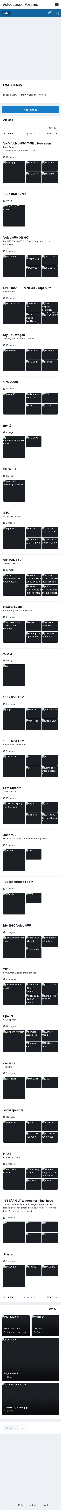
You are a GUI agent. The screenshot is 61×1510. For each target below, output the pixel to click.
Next (50, 133)
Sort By (52, 128)
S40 (6, 512)
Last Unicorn (12, 788)
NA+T (7, 1153)
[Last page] (56, 133)
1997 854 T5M (13, 697)
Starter (8, 1254)
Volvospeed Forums (20, 4)
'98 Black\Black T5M (18, 881)
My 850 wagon (14, 335)
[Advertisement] (30, 49)
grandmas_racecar (17, 1332)
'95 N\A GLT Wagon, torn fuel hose (28, 1200)
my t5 (7, 425)
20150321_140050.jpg (16, 1407)
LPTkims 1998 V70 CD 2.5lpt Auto (27, 288)
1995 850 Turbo (14, 194)
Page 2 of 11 (30, 133)
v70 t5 (8, 653)
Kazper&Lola (12, 606)
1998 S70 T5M (13, 741)
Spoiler (8, 1016)
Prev (11, 133)
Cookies (47, 1505)
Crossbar (38, 1328)
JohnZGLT (10, 835)
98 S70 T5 (10, 469)
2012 (6, 969)
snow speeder (13, 1110)
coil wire (9, 1063)
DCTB (10, 1411)
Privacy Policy (17, 1505)
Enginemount (11, 1373)
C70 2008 (10, 382)
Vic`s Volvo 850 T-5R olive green (27, 143)
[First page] (4, 133)
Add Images (30, 109)
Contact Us (34, 1505)
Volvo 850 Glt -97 (16, 237)
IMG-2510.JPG (12, 1328)
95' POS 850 (12, 559)
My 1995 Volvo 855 (17, 925)
